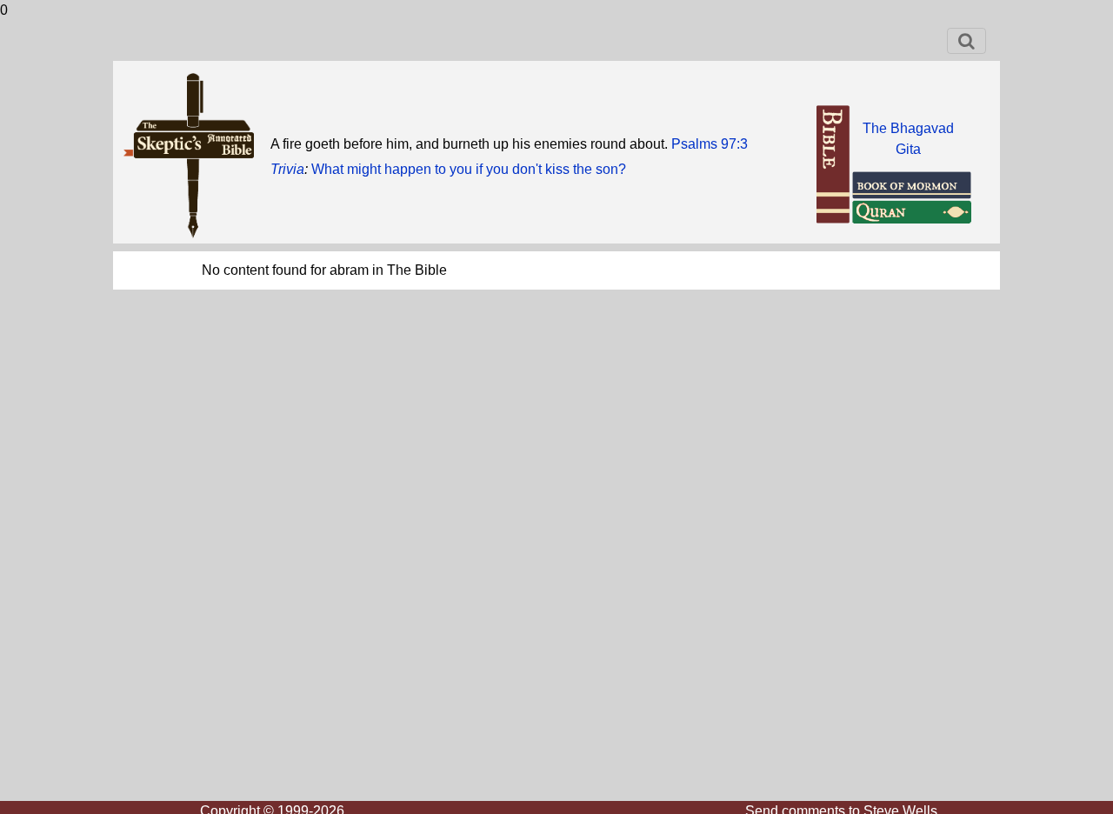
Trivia (287, 169)
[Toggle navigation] (966, 41)
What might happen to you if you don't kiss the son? (468, 169)
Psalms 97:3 (709, 144)
